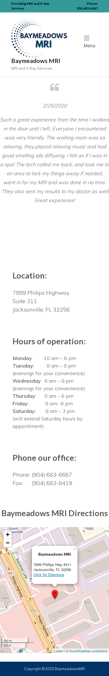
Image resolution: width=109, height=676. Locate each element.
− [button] (8, 542)
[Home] (39, 37)
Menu (91, 45)
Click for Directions (49, 574)
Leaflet (58, 651)
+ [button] (8, 534)
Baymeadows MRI (35, 60)
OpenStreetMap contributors (88, 651)
